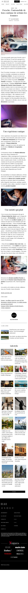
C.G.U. (15, 519)
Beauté (7, 4)
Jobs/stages (17, 512)
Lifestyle (14, 346)
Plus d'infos (12, 536)
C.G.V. (15, 522)
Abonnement (4, 512)
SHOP (16, 1)
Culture (13, 4)
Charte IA (3, 528)
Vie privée (3, 525)
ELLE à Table (19, 4)
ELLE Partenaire (15, 18)
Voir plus (14, 491)
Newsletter (23, 1)
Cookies (16, 525)
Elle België (3, 516)
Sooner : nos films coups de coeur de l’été (12, 300)
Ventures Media (5, 522)
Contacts (3, 519)
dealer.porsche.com (6, 293)
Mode (3, 4)
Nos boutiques (17, 516)
